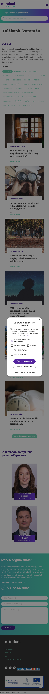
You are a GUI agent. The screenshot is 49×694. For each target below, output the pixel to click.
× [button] (39, 320)
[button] (24, 372)
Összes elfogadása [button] (24, 361)
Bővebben (30, 336)
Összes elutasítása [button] (24, 367)
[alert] (24, 347)
